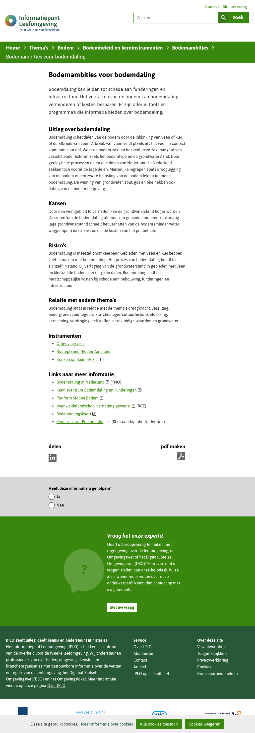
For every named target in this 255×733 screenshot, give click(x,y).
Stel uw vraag (235, 6)
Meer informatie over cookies (107, 724)
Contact (212, 6)
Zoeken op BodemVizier (80, 359)
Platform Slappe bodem (80, 398)
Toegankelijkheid (212, 653)
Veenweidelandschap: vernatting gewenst (96, 406)
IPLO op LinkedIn (151, 673)
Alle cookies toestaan (159, 724)
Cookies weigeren (204, 724)
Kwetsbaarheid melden (217, 673)
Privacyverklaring (212, 660)
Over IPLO (56, 685)
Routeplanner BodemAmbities (83, 351)
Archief (139, 667)
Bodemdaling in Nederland (83, 382)
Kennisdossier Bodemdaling (84, 421)
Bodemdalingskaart (76, 414)
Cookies (204, 667)
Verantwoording (211, 646)
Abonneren (143, 653)
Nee (60, 505)
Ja (58, 496)
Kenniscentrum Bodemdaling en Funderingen (99, 390)
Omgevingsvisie (71, 343)
